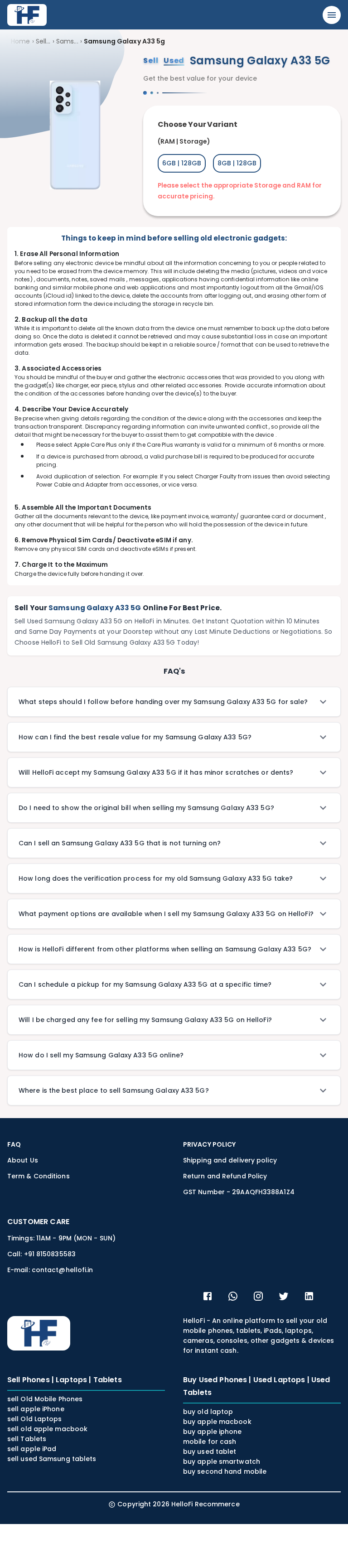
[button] (174, 701)
